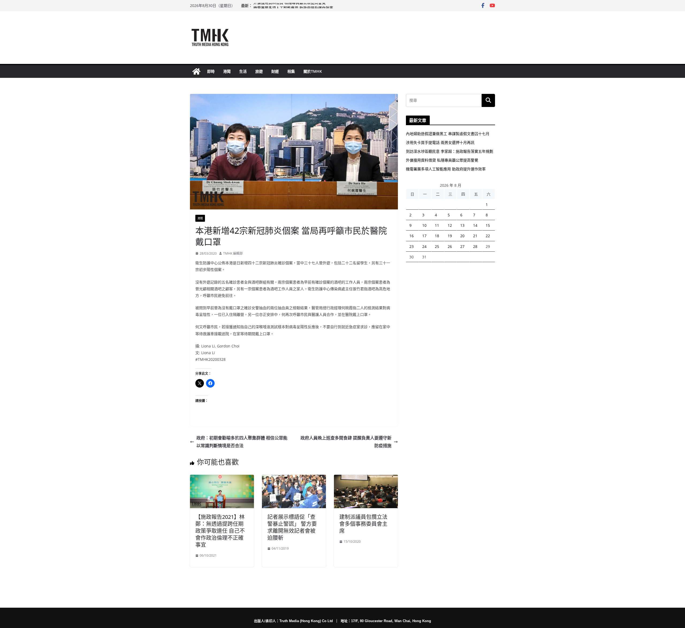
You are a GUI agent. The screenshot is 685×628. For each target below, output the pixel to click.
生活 (243, 71)
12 (450, 225)
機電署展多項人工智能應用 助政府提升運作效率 (446, 168)
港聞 (227, 71)
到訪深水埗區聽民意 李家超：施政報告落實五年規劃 (449, 151)
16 (411, 235)
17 (424, 235)
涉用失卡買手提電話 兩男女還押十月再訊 (440, 142)
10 (424, 225)
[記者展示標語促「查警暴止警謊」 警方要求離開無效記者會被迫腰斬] (294, 478)
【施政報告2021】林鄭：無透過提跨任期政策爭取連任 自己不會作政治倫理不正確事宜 (220, 530)
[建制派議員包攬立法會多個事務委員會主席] (366, 478)
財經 (275, 71)
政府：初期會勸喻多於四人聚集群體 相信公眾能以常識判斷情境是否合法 (241, 442)
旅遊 (259, 71)
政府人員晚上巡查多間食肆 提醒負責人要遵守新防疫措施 (345, 442)
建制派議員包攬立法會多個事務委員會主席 (363, 523)
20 (462, 235)
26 (450, 246)
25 (437, 246)
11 (437, 225)
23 (411, 246)
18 (437, 235)
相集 (291, 71)
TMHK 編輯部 (233, 253)
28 (475, 246)
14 (475, 225)
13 (462, 225)
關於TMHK (312, 71)
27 (462, 246)
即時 (211, 71)
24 (424, 246)
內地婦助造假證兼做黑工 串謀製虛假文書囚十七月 (447, 133)
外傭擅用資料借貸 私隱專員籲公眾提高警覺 (289, 5)
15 (488, 225)
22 (488, 235)
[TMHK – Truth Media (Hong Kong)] (196, 71)
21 (475, 235)
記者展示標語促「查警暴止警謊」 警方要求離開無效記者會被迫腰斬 (292, 527)
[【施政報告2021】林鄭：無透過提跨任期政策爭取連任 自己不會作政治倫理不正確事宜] (222, 478)
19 (450, 235)
